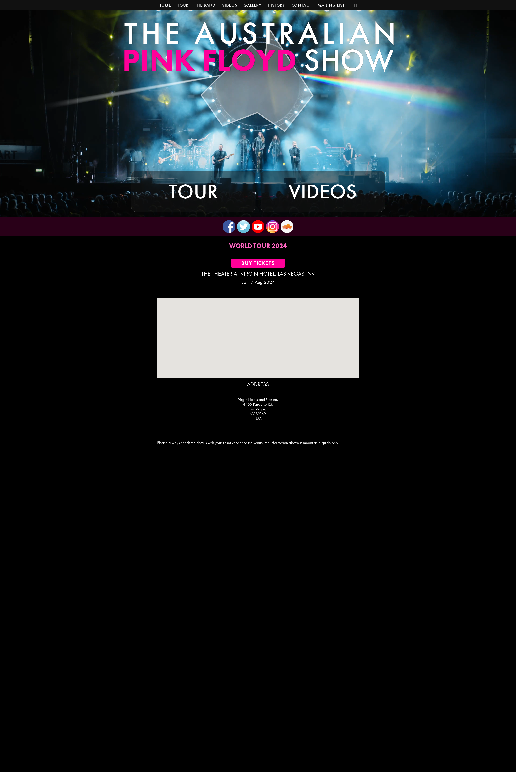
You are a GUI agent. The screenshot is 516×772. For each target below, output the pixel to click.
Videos (322, 191)
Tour (193, 191)
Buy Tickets (258, 263)
